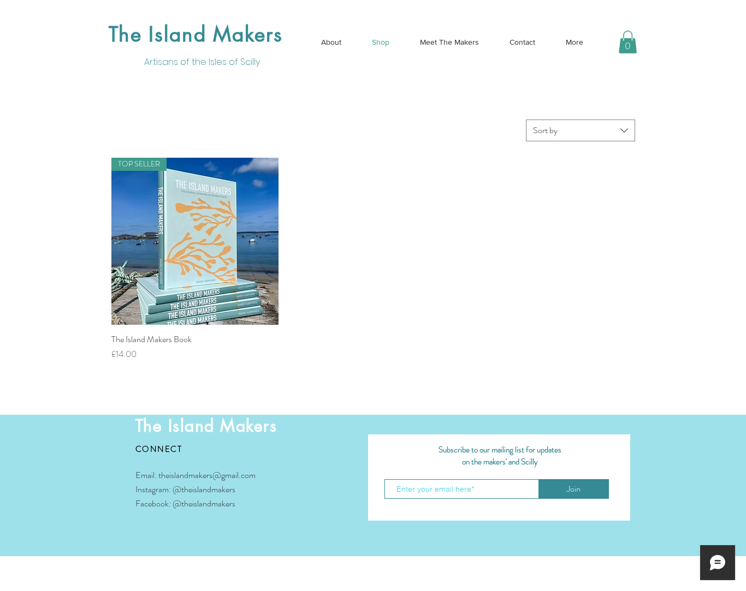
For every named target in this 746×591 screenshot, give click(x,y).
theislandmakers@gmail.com (207, 475)
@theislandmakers (204, 489)
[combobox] (580, 130)
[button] (627, 42)
